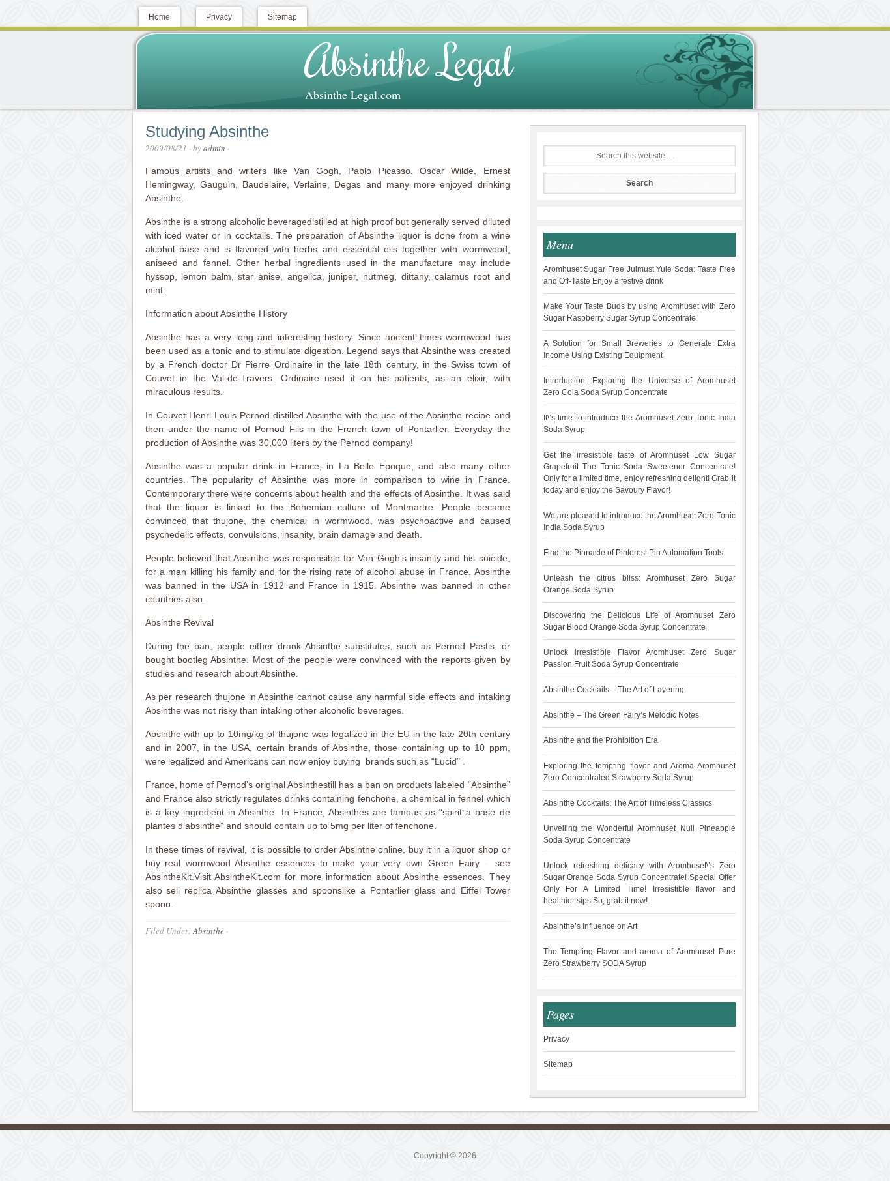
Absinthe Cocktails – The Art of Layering (613, 689)
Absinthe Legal (409, 60)
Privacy (556, 1038)
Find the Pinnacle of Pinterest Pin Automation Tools (633, 552)
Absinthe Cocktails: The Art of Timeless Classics (627, 803)
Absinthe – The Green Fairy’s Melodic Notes (621, 715)
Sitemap (558, 1064)
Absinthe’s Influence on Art (590, 926)
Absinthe (208, 931)
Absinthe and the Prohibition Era (600, 740)
